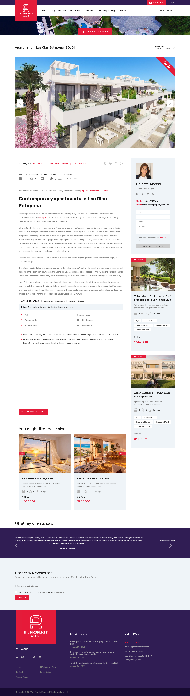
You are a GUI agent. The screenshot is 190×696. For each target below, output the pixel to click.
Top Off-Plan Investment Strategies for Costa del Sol (94, 663)
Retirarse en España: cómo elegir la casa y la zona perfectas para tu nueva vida (92, 653)
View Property (53, 465)
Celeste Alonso (137, 651)
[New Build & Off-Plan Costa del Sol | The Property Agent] (26, 10)
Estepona (43, 217)
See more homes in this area (33, 412)
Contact (123, 10)
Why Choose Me (58, 10)
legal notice (164, 238)
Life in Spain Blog (107, 10)
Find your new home (97, 31)
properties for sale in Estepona (94, 190)
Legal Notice (45, 672)
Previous (20, 103)
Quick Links (90, 10)
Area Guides (75, 10)
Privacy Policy (22, 677)
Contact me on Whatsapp (105, 163)
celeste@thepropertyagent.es (155, 205)
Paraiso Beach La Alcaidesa (47, 478)
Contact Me (158, 2)
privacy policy (147, 241)
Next (170, 103)
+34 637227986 (132, 642)
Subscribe (21, 597)
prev (22, 453)
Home (44, 10)
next (122, 453)
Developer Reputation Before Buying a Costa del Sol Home (93, 642)
